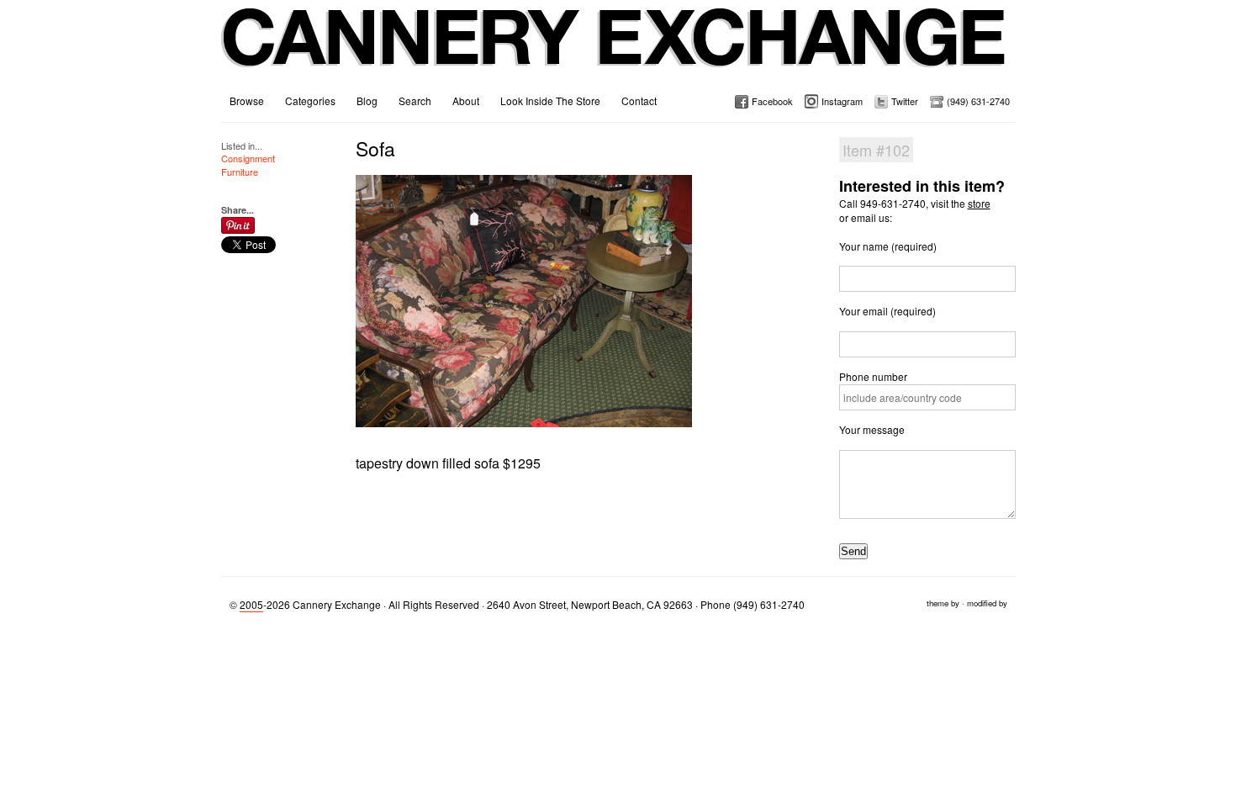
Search (415, 100)
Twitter (904, 101)
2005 (251, 604)
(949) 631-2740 (978, 101)
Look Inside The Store (550, 100)
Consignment (248, 158)
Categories (310, 100)
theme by (943, 603)
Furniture (239, 171)
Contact (639, 100)
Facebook (772, 101)
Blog (367, 100)
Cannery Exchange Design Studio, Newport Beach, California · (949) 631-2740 (614, 50)
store (979, 203)
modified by (987, 603)
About (465, 100)
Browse (247, 100)
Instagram (842, 101)
